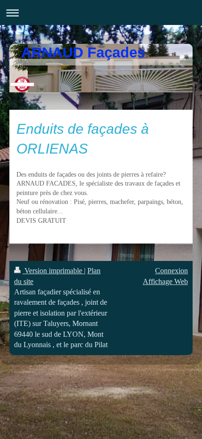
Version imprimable (53, 271)
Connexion (171, 271)
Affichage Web (165, 281)
